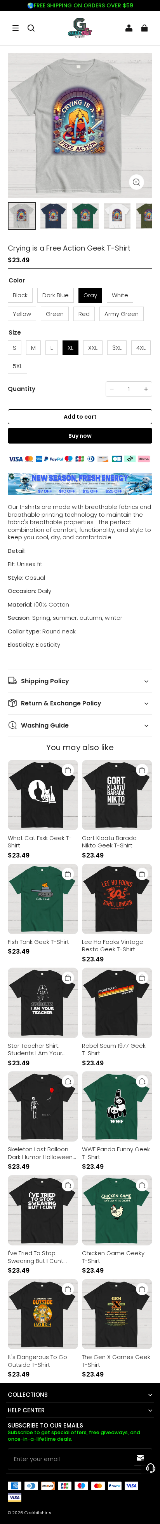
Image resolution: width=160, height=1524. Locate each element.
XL (70, 348)
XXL (92, 348)
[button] (15, 28)
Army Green (121, 314)
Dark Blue (55, 295)
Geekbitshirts (37, 1513)
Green (55, 314)
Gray (90, 295)
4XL (141, 348)
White (120, 295)
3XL (117, 348)
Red (84, 314)
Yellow (22, 314)
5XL (17, 366)
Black (20, 295)
